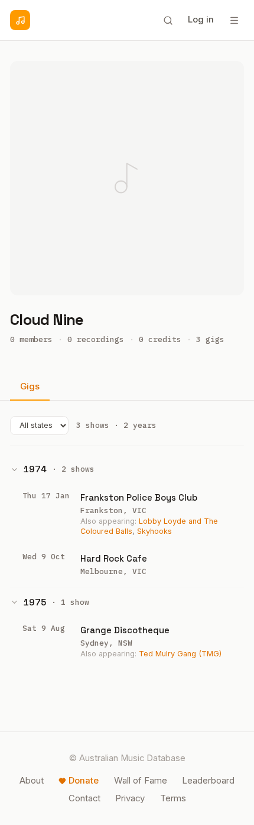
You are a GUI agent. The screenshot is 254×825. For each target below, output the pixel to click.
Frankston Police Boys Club (138, 497)
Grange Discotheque (125, 630)
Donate (84, 780)
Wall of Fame (140, 780)
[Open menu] (234, 20)
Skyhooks (154, 531)
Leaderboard (208, 780)
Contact (84, 798)
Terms (173, 798)
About (31, 780)
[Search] (168, 20)
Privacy (130, 798)
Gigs (30, 386)
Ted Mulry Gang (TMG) (180, 653)
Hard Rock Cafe (113, 558)
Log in (201, 19)
